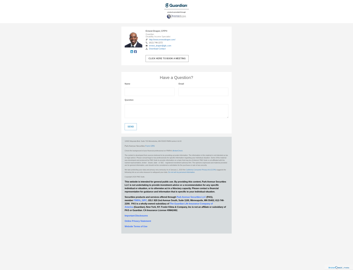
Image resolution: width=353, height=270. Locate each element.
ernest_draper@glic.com (160, 45)
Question (129, 100)
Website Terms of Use (136, 226)
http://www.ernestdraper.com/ (162, 39)
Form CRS (150, 146)
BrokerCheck (178, 151)
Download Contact (157, 48)
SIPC (144, 200)
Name (127, 84)
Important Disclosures (136, 216)
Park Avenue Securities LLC (191, 197)
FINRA (137, 200)
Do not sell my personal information (181, 172)
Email (181, 84)
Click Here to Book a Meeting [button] (167, 58)
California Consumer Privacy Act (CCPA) (201, 170)
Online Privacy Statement (138, 221)
